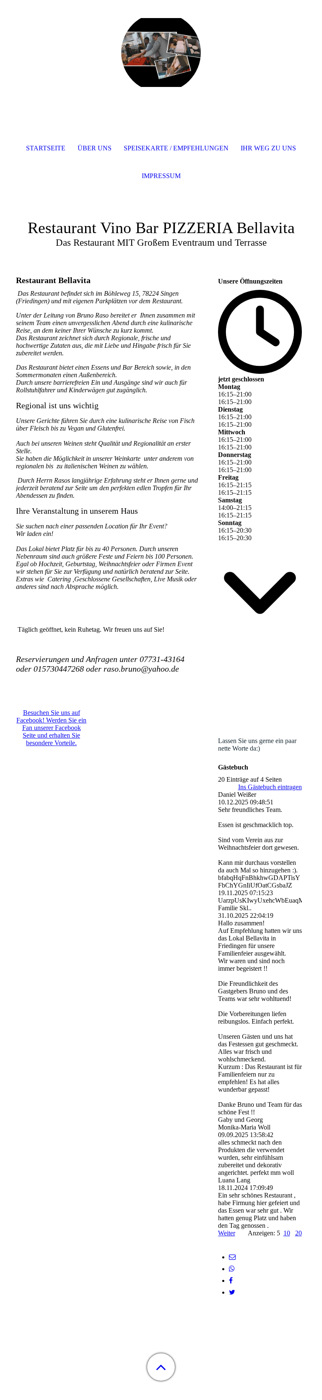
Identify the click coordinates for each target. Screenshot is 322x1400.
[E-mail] (232, 1257)
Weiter (226, 1233)
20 (298, 1233)
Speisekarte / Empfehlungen (176, 148)
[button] (161, 1367)
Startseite (45, 148)
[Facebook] (231, 1280)
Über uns (95, 148)
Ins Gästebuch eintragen (270, 787)
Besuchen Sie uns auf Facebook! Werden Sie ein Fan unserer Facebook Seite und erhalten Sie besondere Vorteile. (51, 727)
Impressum (161, 175)
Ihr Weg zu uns (268, 148)
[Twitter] (232, 1292)
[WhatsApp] (232, 1268)
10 (286, 1233)
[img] (161, 52)
